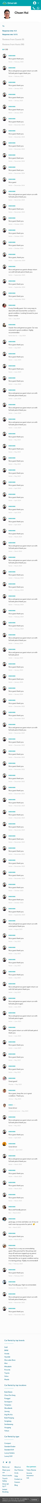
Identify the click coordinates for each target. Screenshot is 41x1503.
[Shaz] (4, 1246)
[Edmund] (4, 1144)
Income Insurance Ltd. (30, 1475)
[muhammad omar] (4, 1105)
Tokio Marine (31, 1470)
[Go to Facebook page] (3, 1462)
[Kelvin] (4, 56)
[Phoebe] (4, 1079)
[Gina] (4, 306)
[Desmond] (4, 1282)
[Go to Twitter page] (7, 1462)
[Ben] (4, 1207)
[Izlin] (4, 1219)
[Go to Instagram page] (10, 1462)
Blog (16, 1485)
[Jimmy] (4, 1091)
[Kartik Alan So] (4, 325)
